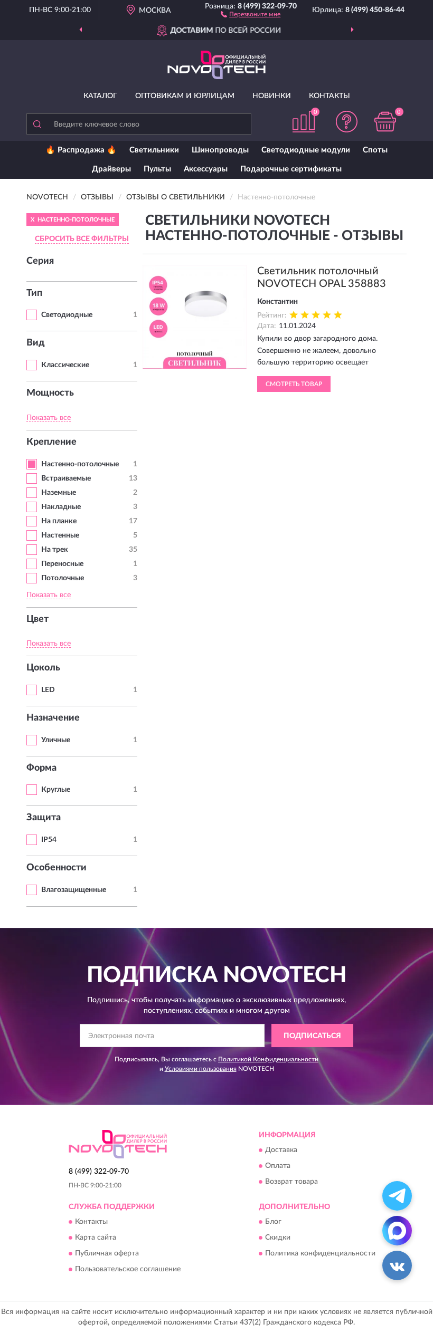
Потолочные (62, 578)
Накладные (61, 507)
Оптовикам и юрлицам (184, 96)
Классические (65, 365)
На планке (59, 521)
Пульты (157, 169)
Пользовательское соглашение (128, 1269)
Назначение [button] (53, 718)
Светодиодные (66, 315)
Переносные (62, 564)
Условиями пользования (201, 1069)
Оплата (277, 1166)
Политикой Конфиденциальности (268, 1059)
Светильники (154, 150)
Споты (375, 150)
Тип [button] (34, 293)
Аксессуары (206, 169)
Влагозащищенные (73, 890)
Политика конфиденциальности (320, 1254)
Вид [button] (35, 343)
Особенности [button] (56, 867)
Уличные (55, 740)
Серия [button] (40, 261)
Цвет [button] (37, 619)
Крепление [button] (51, 442)
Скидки (277, 1238)
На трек (54, 549)
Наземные (58, 492)
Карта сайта (95, 1238)
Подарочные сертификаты (291, 169)
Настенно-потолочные (80, 464)
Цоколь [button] (43, 668)
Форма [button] (41, 768)
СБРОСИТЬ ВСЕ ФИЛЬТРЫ (82, 239)
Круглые (55, 789)
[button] (250, 14)
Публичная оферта (107, 1254)
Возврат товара (291, 1182)
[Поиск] (37, 124)
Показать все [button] (48, 417)
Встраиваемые (66, 478)
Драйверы (111, 169)
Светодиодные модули (305, 150)
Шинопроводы (220, 150)
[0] (385, 121)
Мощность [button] (50, 393)
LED (48, 690)
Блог (273, 1222)
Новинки (271, 96)
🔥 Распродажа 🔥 (81, 150)
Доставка (281, 1150)
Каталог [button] (100, 96)
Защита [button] (43, 817)
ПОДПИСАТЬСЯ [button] (312, 1036)
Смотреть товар (294, 384)
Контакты (329, 96)
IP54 (49, 839)
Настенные (60, 535)
